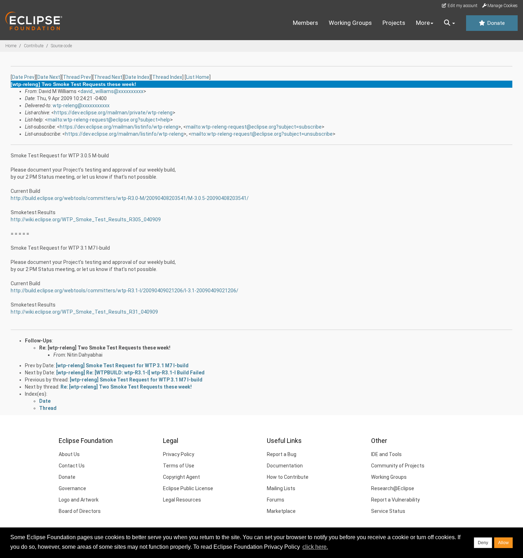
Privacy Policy (178, 454)
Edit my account (462, 5)
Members (305, 22)
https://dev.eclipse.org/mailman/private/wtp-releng (113, 112)
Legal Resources (182, 500)
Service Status (388, 511)
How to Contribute (287, 477)
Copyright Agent (181, 477)
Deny (483, 542)
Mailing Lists (281, 488)
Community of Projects (397, 465)
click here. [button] (315, 547)
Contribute (33, 45)
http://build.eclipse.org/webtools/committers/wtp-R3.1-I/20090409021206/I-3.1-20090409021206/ (124, 290)
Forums (275, 500)
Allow (503, 542)
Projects (393, 22)
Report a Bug (281, 454)
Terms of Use (178, 465)
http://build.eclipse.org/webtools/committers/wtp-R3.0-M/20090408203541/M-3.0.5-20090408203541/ (130, 198)
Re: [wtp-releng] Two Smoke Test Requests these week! (104, 348)
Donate (495, 23)
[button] (449, 23)
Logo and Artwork (79, 500)
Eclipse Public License (188, 488)
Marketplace (281, 511)
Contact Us (72, 465)
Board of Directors (80, 511)
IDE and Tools (386, 454)
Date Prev (23, 77)
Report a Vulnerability (395, 500)
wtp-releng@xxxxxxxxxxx (81, 105)
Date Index (137, 77)
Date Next (48, 77)
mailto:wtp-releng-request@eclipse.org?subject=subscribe (254, 127)
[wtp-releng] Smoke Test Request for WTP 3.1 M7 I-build (122, 365)
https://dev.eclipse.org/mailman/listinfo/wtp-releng (119, 127)
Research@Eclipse (392, 488)
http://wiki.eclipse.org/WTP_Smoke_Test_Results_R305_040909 (86, 219)
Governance (72, 488)
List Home (197, 77)
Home (10, 45)
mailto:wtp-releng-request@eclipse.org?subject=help (109, 120)
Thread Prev (77, 77)
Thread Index (167, 77)
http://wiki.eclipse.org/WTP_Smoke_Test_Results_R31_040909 (84, 312)
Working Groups (350, 22)
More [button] (423, 22)
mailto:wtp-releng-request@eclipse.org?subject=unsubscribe (262, 134)
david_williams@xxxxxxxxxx (111, 91)
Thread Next (108, 77)
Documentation (285, 465)
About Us (69, 454)
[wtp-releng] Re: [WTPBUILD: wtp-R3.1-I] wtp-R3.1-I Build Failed (130, 372)
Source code (61, 45)
